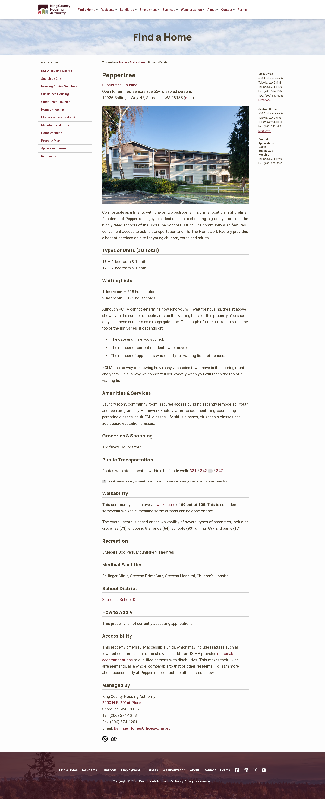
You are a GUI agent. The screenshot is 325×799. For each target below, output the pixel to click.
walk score (165, 504)
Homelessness (51, 133)
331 (193, 470)
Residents (108, 9)
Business (168, 9)
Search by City (51, 79)
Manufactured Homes (56, 125)
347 (219, 470)
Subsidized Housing (55, 94)
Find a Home (86, 9)
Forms (242, 9)
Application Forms (53, 148)
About (211, 9)
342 (203, 470)
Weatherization (191, 9)
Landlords (127, 9)
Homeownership (52, 109)
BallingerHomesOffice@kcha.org (142, 728)
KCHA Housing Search (56, 71)
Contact (226, 9)
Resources (48, 156)
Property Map (50, 140)
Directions (264, 100)
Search (284, 9)
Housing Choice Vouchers (59, 86)
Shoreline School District (124, 599)
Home (123, 62)
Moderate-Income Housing (59, 117)
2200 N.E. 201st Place (121, 702)
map (189, 97)
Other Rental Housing (56, 102)
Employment (148, 9)
